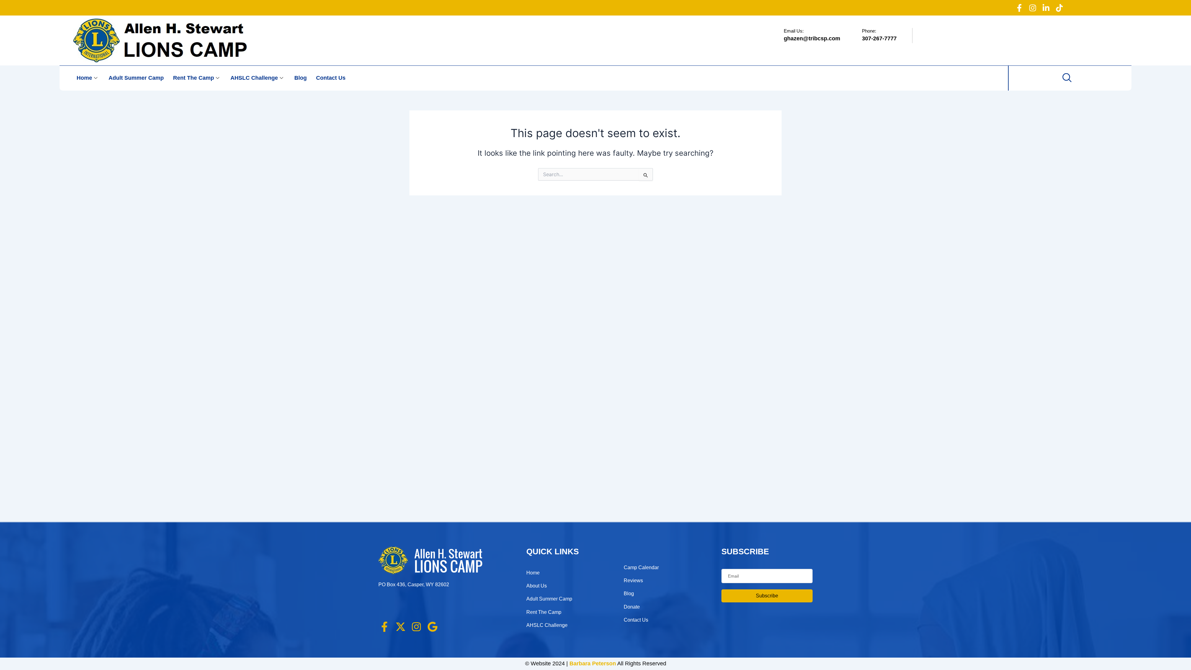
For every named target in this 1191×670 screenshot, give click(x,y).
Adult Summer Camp (136, 78)
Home (84, 78)
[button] (1067, 78)
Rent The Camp (193, 78)
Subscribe (767, 595)
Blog (300, 78)
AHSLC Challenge (254, 78)
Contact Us (331, 78)
